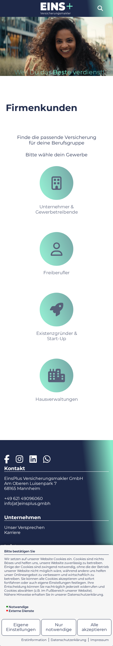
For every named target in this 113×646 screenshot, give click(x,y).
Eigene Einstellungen (21, 627)
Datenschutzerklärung (68, 640)
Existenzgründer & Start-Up (56, 336)
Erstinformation (34, 640)
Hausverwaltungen (56, 399)
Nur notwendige (59, 627)
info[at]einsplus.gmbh (27, 503)
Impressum (99, 640)
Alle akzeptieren (94, 627)
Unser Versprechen (24, 527)
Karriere (12, 532)
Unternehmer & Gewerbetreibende (56, 209)
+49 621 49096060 (23, 498)
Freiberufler (56, 272)
